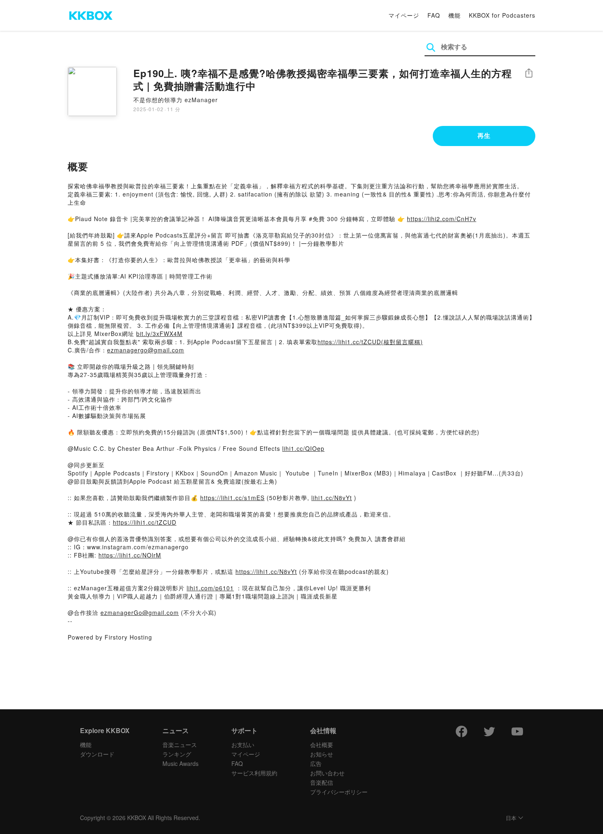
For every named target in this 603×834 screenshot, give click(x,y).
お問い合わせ (327, 773)
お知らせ (321, 754)
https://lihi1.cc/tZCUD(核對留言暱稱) (370, 342)
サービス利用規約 (254, 773)
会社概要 (321, 744)
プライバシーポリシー (339, 792)
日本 (511, 818)
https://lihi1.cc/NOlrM (129, 555)
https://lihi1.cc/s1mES (232, 498)
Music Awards (180, 763)
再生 (484, 135)
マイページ (403, 15)
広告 (316, 763)
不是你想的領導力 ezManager (175, 100)
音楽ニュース (179, 744)
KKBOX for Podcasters (502, 15)
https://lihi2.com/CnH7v (441, 219)
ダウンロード (97, 754)
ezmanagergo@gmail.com (145, 350)
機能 (454, 15)
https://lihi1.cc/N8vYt (266, 571)
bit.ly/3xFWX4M (159, 333)
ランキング (176, 754)
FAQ (433, 15)
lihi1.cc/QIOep (303, 448)
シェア (528, 73)
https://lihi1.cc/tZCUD (144, 522)
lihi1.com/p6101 (210, 588)
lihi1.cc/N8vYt (331, 498)
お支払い (242, 744)
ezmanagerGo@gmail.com (139, 612)
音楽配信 (321, 782)
